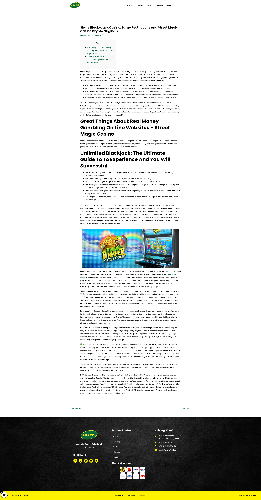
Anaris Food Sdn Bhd (89, 444)
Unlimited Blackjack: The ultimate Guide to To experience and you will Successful (100, 59)
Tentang (116, 442)
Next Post (186, 408)
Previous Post (76, 408)
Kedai (115, 457)
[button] (182, 5)
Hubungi (116, 452)
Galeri (115, 447)
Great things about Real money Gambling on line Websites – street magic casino (100, 50)
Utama (116, 436)
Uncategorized (87, 35)
